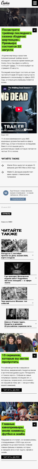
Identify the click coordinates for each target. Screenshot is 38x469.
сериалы (6, 214)
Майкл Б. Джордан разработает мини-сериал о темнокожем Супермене (20, 174)
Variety (12, 66)
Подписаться (18, 199)
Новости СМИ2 (6, 222)
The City (5, 3)
